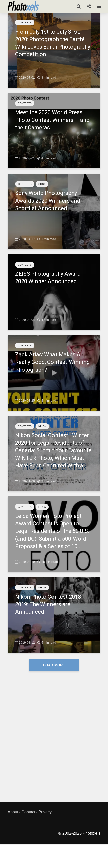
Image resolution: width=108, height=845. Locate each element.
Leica (42, 506)
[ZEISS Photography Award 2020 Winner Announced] (54, 292)
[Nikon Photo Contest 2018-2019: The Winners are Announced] (54, 614)
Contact (28, 812)
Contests (25, 22)
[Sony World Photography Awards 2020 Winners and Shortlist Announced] (54, 211)
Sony (42, 184)
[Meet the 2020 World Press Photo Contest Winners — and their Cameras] (54, 130)
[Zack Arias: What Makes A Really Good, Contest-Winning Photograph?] (54, 372)
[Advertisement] (54, 741)
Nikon (42, 426)
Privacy (45, 812)
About (13, 812)
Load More (54, 665)
